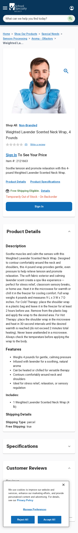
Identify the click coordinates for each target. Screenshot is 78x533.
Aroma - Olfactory (42, 38)
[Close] (63, 485)
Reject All (22, 519)
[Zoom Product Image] (66, 71)
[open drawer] (5, 8)
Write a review (37, 144)
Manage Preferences (34, 509)
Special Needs (50, 34)
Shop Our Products (25, 34)
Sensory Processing (15, 38)
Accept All (49, 519)
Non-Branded (28, 125)
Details (45, 190)
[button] (71, 8)
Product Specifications (45, 181)
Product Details (16, 181)
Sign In (11, 155)
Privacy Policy (25, 500)
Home (6, 34)
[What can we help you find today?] (70, 18)
